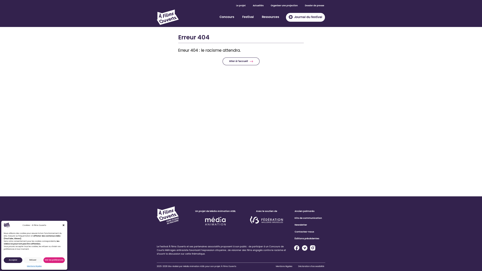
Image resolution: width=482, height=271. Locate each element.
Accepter (13, 260)
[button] (63, 225)
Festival (248, 17)
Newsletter (301, 224)
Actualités (258, 6)
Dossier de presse (314, 6)
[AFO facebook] (297, 248)
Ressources (270, 17)
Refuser (32, 260)
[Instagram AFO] (313, 248)
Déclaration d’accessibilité (311, 266)
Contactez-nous (304, 231)
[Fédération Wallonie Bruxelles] (266, 220)
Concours (227, 17)
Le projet (241, 6)
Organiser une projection (284, 6)
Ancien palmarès (304, 211)
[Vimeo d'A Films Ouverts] (305, 248)
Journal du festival (308, 17)
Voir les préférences (54, 260)
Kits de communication (308, 218)
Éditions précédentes (307, 238)
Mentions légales (34, 266)
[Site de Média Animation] (215, 221)
